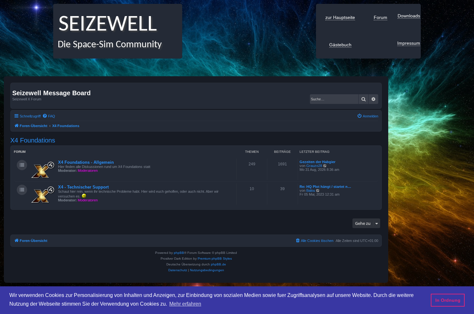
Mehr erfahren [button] (185, 304)
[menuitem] (48, 116)
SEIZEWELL (105, 25)
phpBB (179, 252)
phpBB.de (218, 264)
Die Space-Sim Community (107, 45)
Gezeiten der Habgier (317, 162)
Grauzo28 (314, 166)
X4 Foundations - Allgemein (86, 162)
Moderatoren (88, 170)
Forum (380, 17)
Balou (310, 190)
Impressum (408, 43)
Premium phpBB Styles (215, 258)
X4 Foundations (32, 140)
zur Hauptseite (340, 17)
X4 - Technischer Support (83, 187)
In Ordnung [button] (447, 300)
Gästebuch (340, 44)
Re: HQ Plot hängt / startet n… (325, 187)
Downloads (409, 15)
